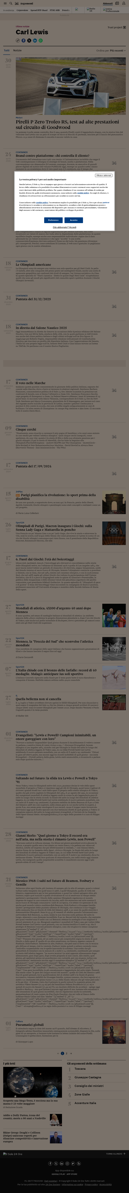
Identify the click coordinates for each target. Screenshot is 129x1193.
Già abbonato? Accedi (64, 227)
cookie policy (83, 193)
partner (106, 202)
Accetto (74, 220)
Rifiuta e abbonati (104, 175)
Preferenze (53, 220)
